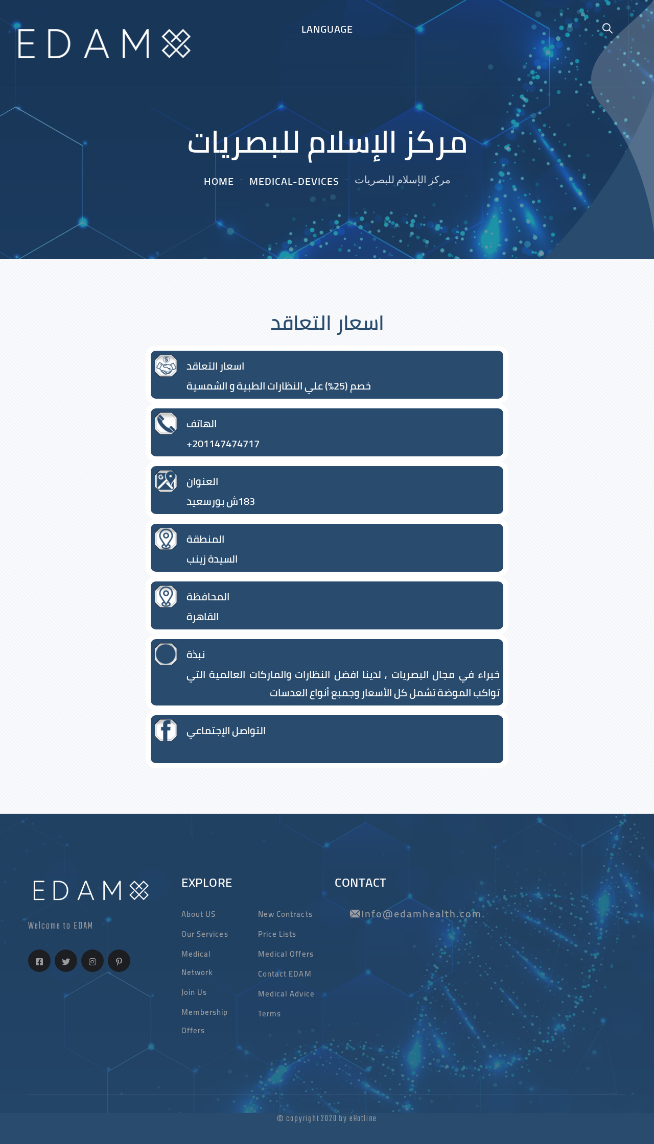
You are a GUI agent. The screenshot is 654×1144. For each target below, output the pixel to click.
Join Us (194, 992)
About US (198, 914)
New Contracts (285, 914)
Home (219, 181)
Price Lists (277, 934)
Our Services (204, 934)
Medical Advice (286, 993)
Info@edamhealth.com (421, 913)
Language (327, 28)
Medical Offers (286, 953)
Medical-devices (294, 181)
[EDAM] (100, 42)
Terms (269, 1013)
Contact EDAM (285, 973)
